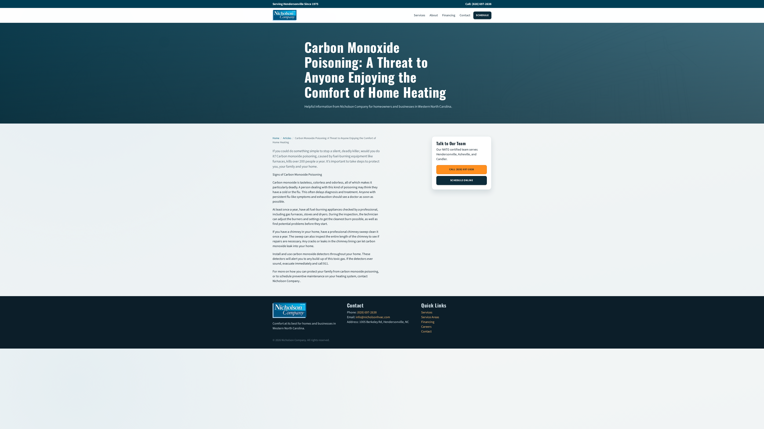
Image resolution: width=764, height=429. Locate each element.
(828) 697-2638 (367, 312)
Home (276, 138)
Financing (448, 15)
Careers (426, 327)
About (434, 15)
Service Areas (430, 317)
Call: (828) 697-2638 (478, 4)
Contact (465, 15)
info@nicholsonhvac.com (373, 317)
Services (419, 15)
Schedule (482, 15)
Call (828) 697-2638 (461, 169)
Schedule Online (461, 180)
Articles (287, 138)
